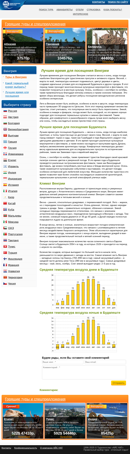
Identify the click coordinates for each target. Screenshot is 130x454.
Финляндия (15, 258)
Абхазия (10, 44)
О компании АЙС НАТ (51, 448)
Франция (13, 265)
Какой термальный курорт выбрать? (17, 85)
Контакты (98, 2)
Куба (11, 209)
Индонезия (15, 178)
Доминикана (15, 154)
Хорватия (14, 271)
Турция (12, 252)
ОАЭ (11, 228)
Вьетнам (13, 135)
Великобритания (18, 129)
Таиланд (13, 240)
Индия (12, 172)
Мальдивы (14, 215)
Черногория (15, 277)
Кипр (11, 197)
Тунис (11, 246)
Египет (12, 160)
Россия (12, 110)
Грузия (12, 147)
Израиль (13, 166)
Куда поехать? (113, 9)
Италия (12, 191)
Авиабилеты (64, 9)
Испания (13, 184)
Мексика (13, 221)
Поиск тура (46, 9)
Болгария (14, 123)
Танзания (52, 44)
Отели (80, 9)
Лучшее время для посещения (17, 94)
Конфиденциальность (25, 448)
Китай (12, 203)
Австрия (13, 117)
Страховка (93, 9)
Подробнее (24, 436)
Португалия (15, 234)
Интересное (80, 14)
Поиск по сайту (118, 2)
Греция (12, 141)
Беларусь (95, 46)
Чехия (12, 283)
